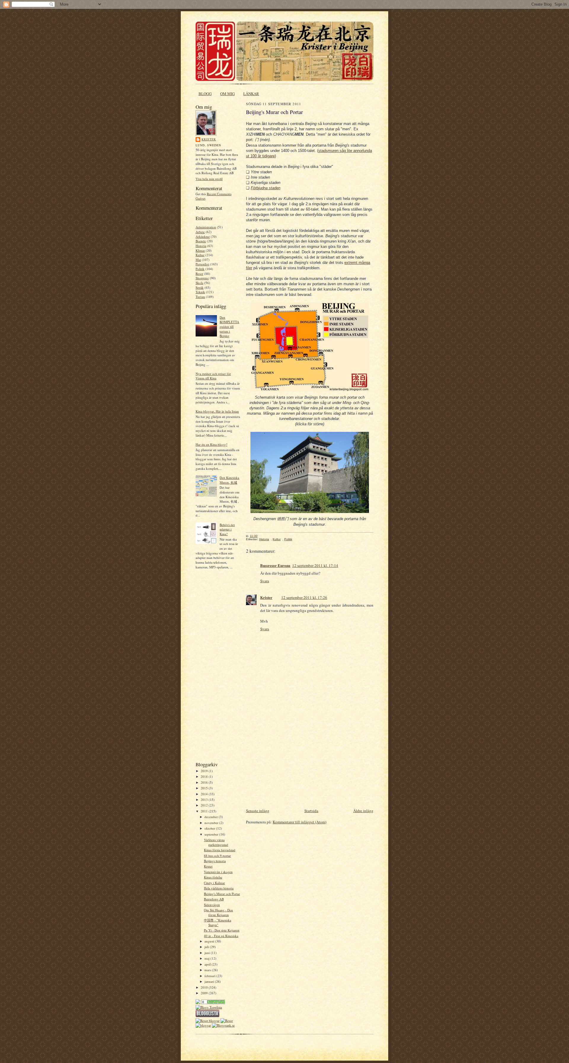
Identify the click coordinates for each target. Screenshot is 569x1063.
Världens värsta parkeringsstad (216, 842)
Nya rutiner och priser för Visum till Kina (213, 376)
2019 (205, 771)
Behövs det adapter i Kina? (227, 529)
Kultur (200, 255)
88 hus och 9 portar (217, 855)
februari (210, 976)
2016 (205, 782)
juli (207, 947)
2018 (205, 776)
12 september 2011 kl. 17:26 (304, 597)
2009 (205, 993)
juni (207, 952)
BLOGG (205, 93)
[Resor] (213, 1003)
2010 (205, 987)
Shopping (202, 278)
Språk (200, 287)
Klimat (200, 250)
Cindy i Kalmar (214, 883)
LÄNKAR (251, 93)
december (211, 817)
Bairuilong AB (214, 899)
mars (208, 970)
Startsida (311, 810)
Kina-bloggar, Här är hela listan (217, 411)
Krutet (208, 866)
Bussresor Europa (275, 565)
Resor (199, 273)
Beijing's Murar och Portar (222, 894)
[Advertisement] (213, 667)
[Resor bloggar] (208, 1020)
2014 (205, 794)
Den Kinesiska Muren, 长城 (229, 480)
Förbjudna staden (265, 188)
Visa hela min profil (209, 179)
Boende (201, 241)
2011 (205, 811)
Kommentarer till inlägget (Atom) (299, 822)
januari (209, 981)
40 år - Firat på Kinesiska (221, 936)
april (208, 964)
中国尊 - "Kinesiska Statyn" (217, 922)
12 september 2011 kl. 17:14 (315, 565)
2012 (205, 805)
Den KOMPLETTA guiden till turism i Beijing (229, 326)
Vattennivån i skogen (218, 872)
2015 (205, 788)
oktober (210, 828)
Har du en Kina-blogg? (211, 444)
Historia (201, 245)
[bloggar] (203, 1025)
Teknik (200, 292)
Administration (206, 227)
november (211, 822)
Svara (264, 580)
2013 (205, 799)
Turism (200, 296)
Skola (199, 282)
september (211, 834)
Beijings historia (215, 861)
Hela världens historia (219, 888)
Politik (200, 269)
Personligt (202, 264)
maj (207, 958)
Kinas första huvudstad (219, 850)
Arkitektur (203, 236)
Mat (198, 259)
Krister (209, 139)
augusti (209, 941)
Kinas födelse (213, 877)
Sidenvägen (212, 904)
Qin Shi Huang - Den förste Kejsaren (218, 912)
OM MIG (227, 93)
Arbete (200, 232)
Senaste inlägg (257, 810)
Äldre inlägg (363, 810)
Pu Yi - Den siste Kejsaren (221, 930)
